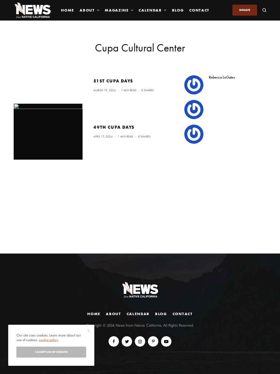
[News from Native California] (32, 10)
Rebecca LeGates (222, 77)
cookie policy (48, 339)
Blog (161, 313)
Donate (244, 10)
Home (93, 313)
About (113, 313)
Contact (183, 313)
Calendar (138, 313)
